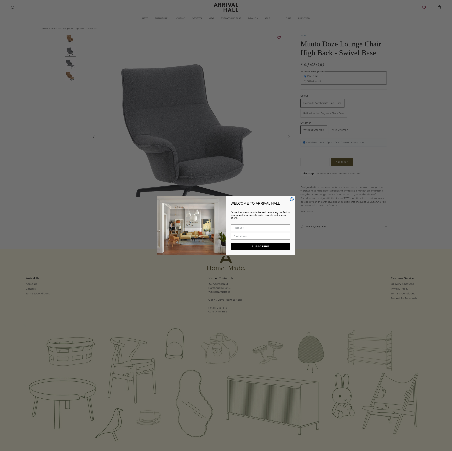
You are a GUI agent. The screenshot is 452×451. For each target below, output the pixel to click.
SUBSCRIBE (260, 246)
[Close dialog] (291, 199)
